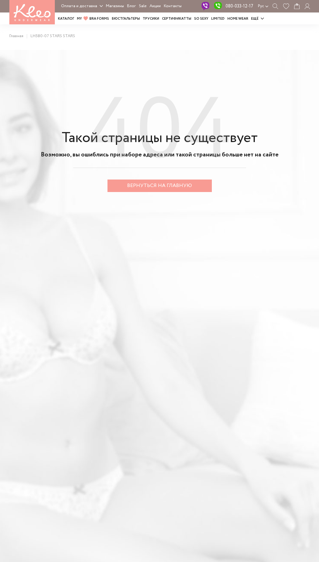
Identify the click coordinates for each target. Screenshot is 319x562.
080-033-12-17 (239, 6)
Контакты (173, 6)
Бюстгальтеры (126, 18)
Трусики (151, 18)
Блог (131, 6)
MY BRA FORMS (93, 18)
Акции (155, 6)
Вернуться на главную (159, 185)
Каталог (66, 18)
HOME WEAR (237, 18)
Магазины (115, 6)
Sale (142, 6)
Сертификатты (176, 18)
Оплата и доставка (79, 6)
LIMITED (218, 18)
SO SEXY (201, 18)
